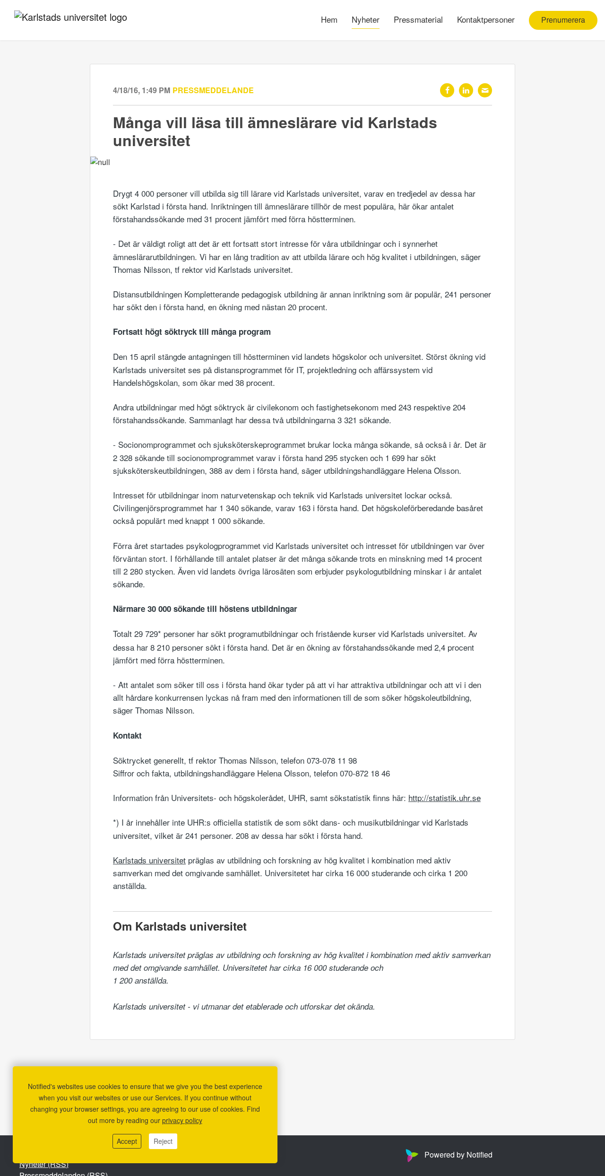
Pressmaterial (418, 20)
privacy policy (182, 1120)
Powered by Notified (458, 1154)
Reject (163, 1141)
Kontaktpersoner (486, 20)
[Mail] (485, 90)
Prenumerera (563, 20)
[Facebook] (447, 90)
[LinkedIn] (466, 90)
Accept (127, 1141)
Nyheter (366, 20)
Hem (329, 20)
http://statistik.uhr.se (444, 797)
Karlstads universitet (149, 860)
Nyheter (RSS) (44, 1164)
